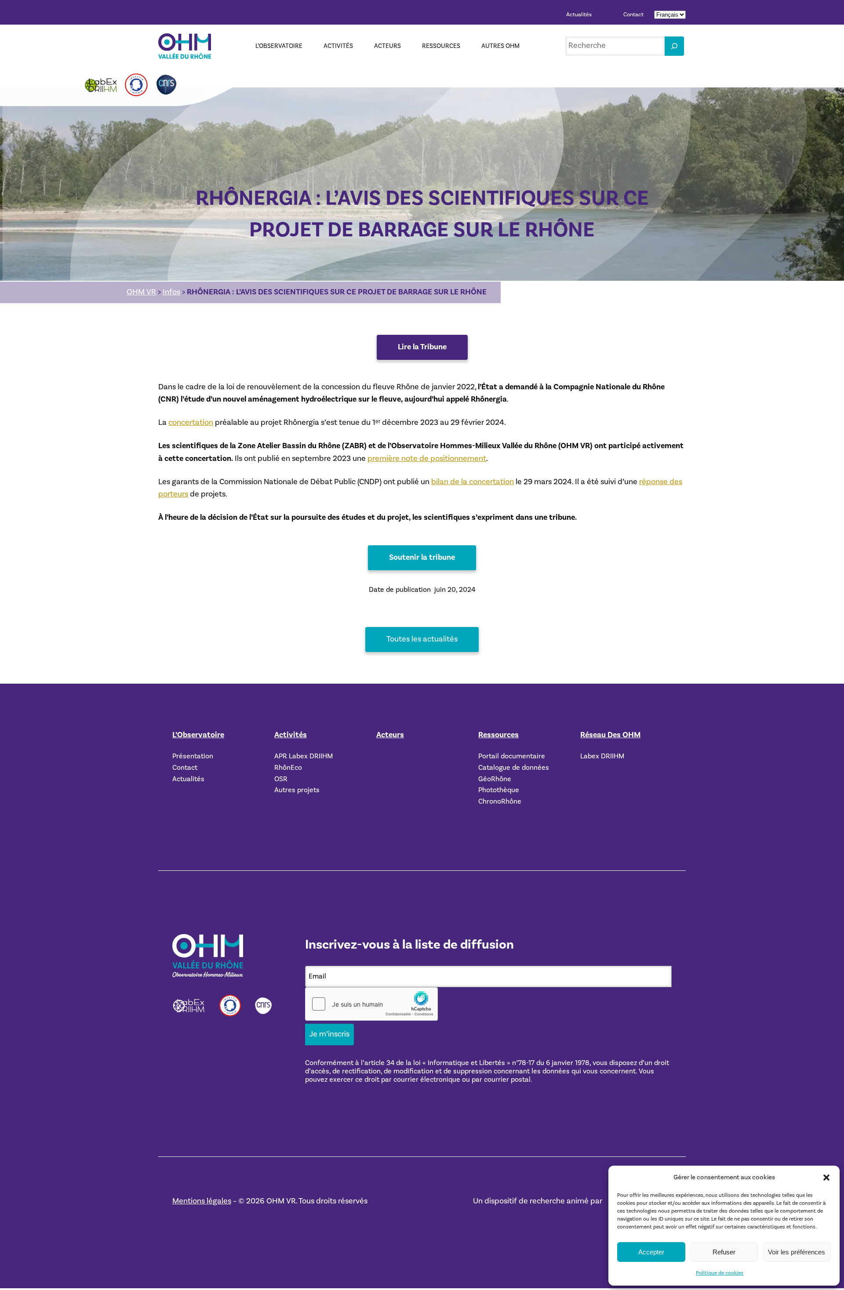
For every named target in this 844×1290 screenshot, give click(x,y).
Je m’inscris (329, 1034)
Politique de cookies (719, 1273)
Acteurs (390, 735)
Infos (171, 292)
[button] (826, 1177)
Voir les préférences (796, 1252)
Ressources (498, 735)
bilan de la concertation (472, 482)
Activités (290, 735)
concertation (190, 422)
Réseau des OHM (610, 735)
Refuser (724, 1252)
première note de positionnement (426, 458)
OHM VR (141, 292)
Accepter (651, 1252)
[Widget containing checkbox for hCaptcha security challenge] (371, 1004)
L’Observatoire (198, 735)
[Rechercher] (674, 46)
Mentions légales (201, 1201)
